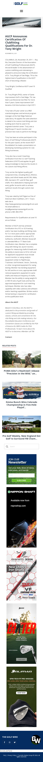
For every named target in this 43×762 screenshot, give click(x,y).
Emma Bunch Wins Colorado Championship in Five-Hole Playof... (21, 404)
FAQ (4, 755)
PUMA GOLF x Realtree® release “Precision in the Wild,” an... (21, 372)
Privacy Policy (12, 755)
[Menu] (21, 11)
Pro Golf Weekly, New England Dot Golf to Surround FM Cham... (21, 437)
